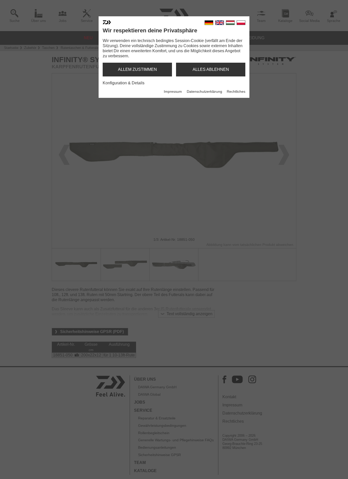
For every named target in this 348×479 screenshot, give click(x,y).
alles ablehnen (211, 69)
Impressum (173, 91)
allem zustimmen (137, 69)
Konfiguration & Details (123, 83)
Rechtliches (236, 91)
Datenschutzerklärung (204, 91)
